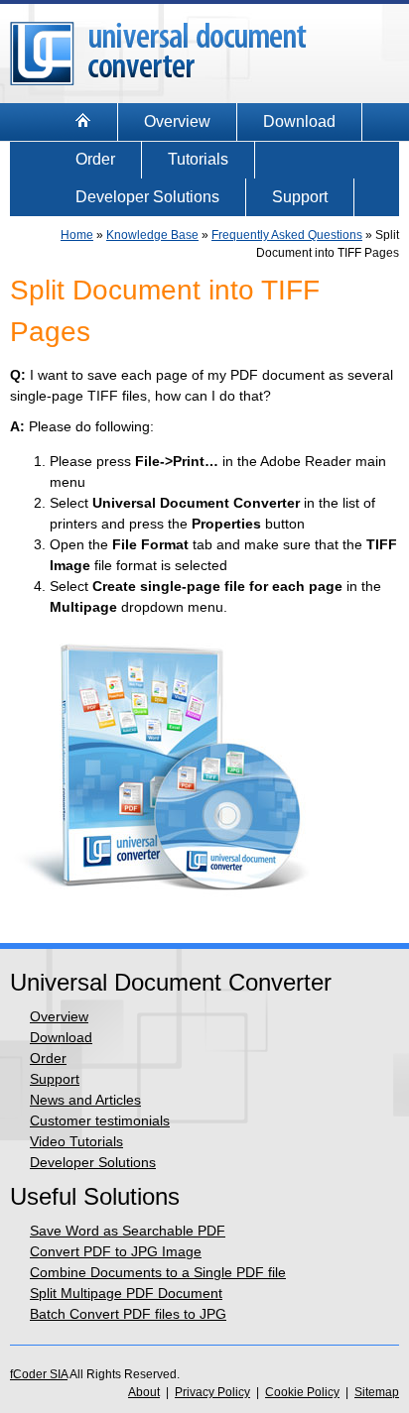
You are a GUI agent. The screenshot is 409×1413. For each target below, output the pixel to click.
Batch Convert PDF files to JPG (128, 1314)
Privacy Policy (212, 1392)
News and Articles (85, 1100)
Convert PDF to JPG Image (116, 1251)
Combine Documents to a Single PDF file (158, 1272)
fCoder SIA (39, 1374)
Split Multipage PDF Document (126, 1293)
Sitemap (376, 1392)
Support (300, 196)
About (144, 1392)
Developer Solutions (147, 196)
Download (299, 121)
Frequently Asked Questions (286, 235)
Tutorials (198, 159)
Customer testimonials (100, 1120)
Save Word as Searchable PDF (127, 1230)
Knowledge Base (152, 235)
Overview (177, 121)
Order (95, 159)
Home (77, 235)
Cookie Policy (302, 1392)
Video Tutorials (76, 1141)
